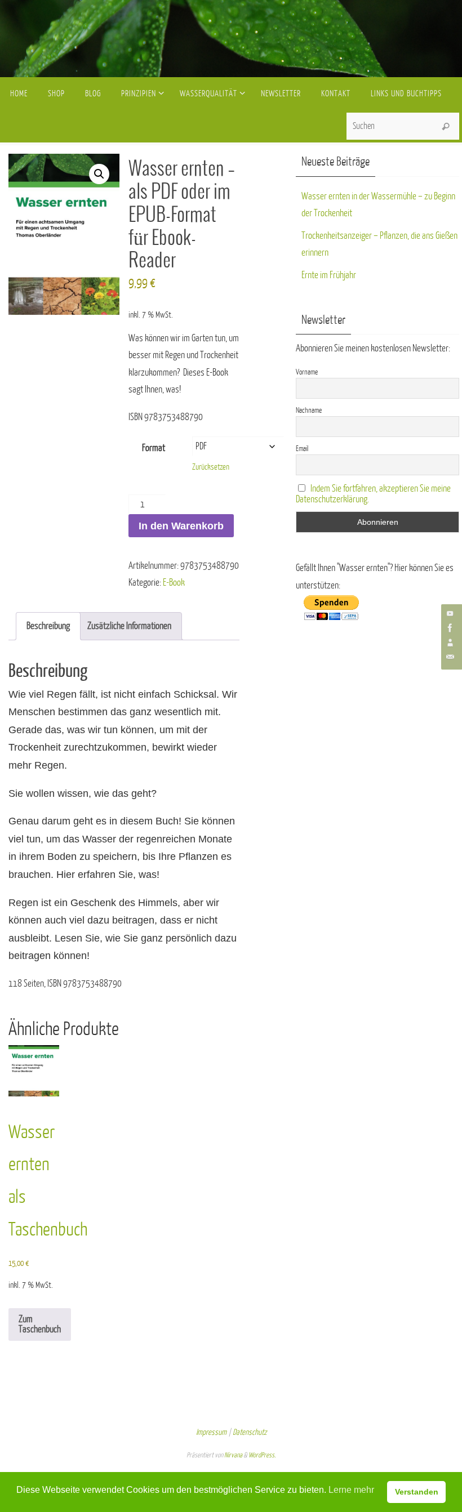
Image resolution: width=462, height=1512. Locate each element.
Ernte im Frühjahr (328, 275)
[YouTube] (450, 613)
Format (153, 448)
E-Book (174, 582)
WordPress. (262, 1455)
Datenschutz (249, 1432)
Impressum (211, 1432)
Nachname (309, 410)
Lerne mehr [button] (351, 1490)
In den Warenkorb (181, 526)
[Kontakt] (450, 657)
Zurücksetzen (210, 467)
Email (302, 448)
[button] (99, 174)
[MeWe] (450, 643)
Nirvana (233, 1455)
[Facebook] (450, 628)
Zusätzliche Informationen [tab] (129, 626)
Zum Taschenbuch (40, 1324)
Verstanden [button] (416, 1491)
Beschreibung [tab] (48, 626)
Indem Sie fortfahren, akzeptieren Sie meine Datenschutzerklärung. (373, 494)
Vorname (307, 372)
